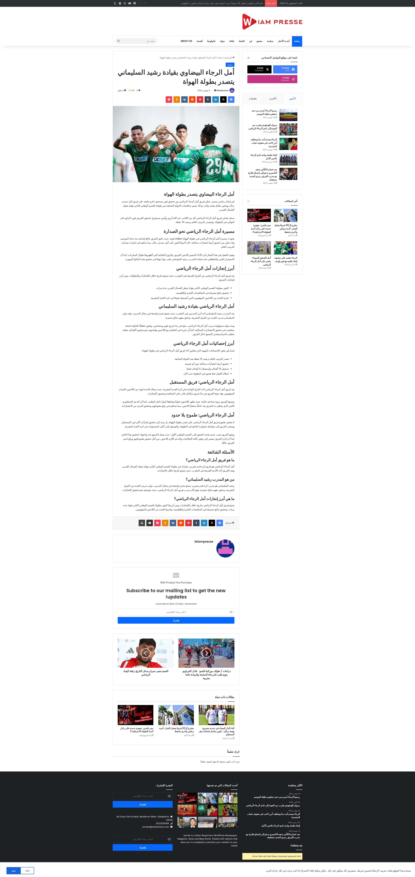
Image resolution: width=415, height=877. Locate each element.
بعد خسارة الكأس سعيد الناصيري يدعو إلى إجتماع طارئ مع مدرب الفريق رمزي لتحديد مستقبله (262, 174)
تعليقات (253, 98)
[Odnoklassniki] (176, 99)
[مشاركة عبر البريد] (149, 523)
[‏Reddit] (192, 99)
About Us (186, 41)
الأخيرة (272, 98)
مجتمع (259, 41)
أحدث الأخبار (284, 41)
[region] (207, 869)
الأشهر (292, 98)
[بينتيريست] (200, 99)
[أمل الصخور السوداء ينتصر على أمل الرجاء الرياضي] (259, 248)
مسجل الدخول (219, 761)
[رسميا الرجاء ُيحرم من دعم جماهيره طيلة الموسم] (288, 115)
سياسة (270, 41)
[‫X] (223, 99)
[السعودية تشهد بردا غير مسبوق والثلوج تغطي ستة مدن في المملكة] (207, 822)
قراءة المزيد (272, 870)
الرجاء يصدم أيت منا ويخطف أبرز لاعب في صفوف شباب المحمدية (263, 143)
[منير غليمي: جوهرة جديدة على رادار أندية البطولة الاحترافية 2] (135, 715)
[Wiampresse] (272, 21)
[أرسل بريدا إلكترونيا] (215, 90)
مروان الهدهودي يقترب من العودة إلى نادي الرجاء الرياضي (262, 126)
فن (250, 41)
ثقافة (231, 41)
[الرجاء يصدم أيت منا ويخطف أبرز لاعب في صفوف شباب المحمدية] (288, 144)
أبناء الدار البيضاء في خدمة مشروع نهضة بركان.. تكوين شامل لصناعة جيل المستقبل (216, 731)
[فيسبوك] (231, 99)
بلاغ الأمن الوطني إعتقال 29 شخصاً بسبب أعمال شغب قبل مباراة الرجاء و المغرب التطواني (222, 3)
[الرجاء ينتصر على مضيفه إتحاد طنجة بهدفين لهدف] (285, 248)
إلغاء (27, 870)
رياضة (297, 41)
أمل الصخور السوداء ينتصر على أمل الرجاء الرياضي (261, 261)
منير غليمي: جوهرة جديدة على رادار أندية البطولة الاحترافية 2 (136, 730)
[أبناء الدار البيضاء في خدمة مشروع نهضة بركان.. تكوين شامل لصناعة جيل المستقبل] (216, 715)
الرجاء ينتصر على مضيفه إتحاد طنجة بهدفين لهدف (285, 259)
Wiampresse (223, 90)
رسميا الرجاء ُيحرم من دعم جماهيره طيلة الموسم (264, 112)
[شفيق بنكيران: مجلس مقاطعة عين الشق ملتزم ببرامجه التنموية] (187, 810)
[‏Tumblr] (208, 99)
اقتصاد (242, 41)
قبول (13, 870)
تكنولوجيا (211, 41)
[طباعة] (142, 523)
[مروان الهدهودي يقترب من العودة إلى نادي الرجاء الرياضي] (288, 129)
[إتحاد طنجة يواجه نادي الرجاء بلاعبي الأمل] (288, 159)
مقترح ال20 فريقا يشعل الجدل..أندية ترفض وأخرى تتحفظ (176, 730)
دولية (222, 41)
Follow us (296, 845)
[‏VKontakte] (184, 99)
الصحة (200, 41)
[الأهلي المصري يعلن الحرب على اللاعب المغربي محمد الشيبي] (227, 810)
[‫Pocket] (169, 99)
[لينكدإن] (215, 99)
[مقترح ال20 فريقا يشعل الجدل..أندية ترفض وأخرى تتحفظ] (176, 715)
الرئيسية (228, 57)
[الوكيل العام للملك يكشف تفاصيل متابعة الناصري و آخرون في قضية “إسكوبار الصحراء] (187, 822)
